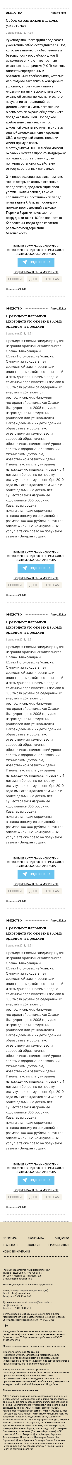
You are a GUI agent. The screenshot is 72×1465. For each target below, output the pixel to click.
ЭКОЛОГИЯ (33, 1244)
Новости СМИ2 (16, 289)
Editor (62, 12)
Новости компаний (16, 1251)
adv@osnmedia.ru (12, 1305)
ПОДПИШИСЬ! (40, 262)
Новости (15, 279)
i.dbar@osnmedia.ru (20, 1293)
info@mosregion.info (21, 1278)
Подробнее (52, 1384)
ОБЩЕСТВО (14, 13)
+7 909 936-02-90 (22, 1296)
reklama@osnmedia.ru (40, 1302)
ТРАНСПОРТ (10, 1244)
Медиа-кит (33, 1352)
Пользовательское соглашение (21, 1390)
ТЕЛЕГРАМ (51, 279)
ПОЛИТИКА (10, 1238)
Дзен (33, 279)
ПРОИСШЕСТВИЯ (59, 1244)
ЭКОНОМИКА (36, 1238)
